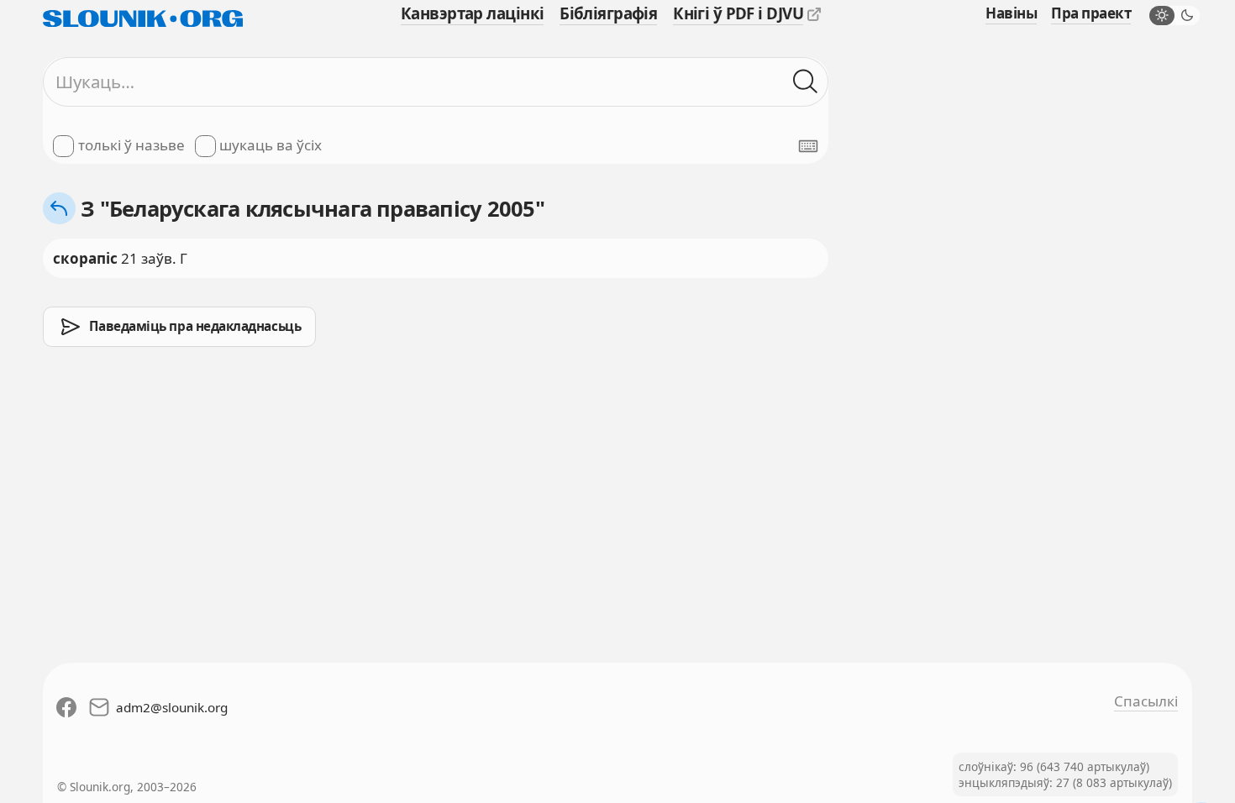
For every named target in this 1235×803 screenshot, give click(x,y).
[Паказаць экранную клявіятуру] (808, 146)
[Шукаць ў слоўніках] (805, 82)
